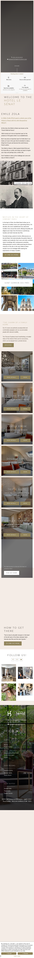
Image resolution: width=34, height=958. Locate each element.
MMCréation (19, 799)
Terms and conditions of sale (19, 801)
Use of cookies (7, 801)
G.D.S (29, 801)
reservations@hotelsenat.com (18, 59)
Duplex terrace (8, 747)
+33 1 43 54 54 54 (18, 57)
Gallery (6, 751)
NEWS (6, 757)
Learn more (17, 956)
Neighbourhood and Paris (11, 753)
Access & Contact (9, 755)
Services (6, 749)
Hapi (7, 799)
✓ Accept (9, 953)
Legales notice (27, 799)
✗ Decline (25, 953)
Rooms (6, 744)
